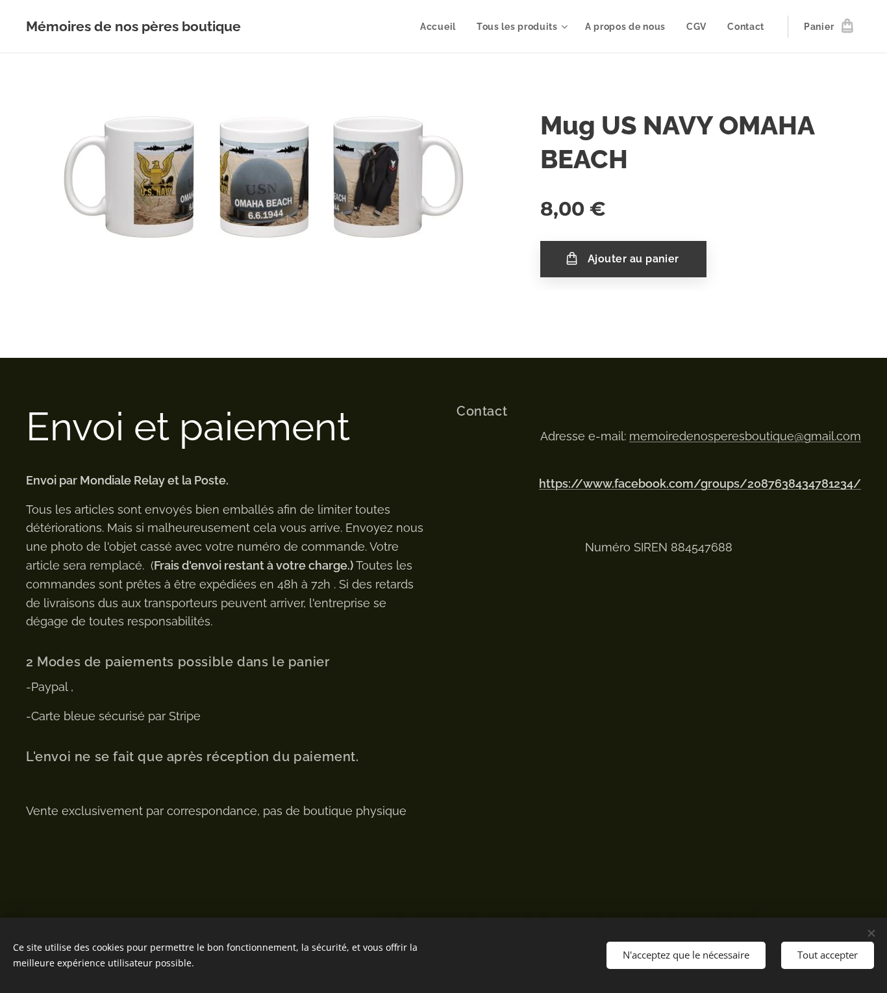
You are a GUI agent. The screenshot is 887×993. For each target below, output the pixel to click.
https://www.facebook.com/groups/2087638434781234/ (700, 483)
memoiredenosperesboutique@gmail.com (745, 436)
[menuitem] (441, 26)
